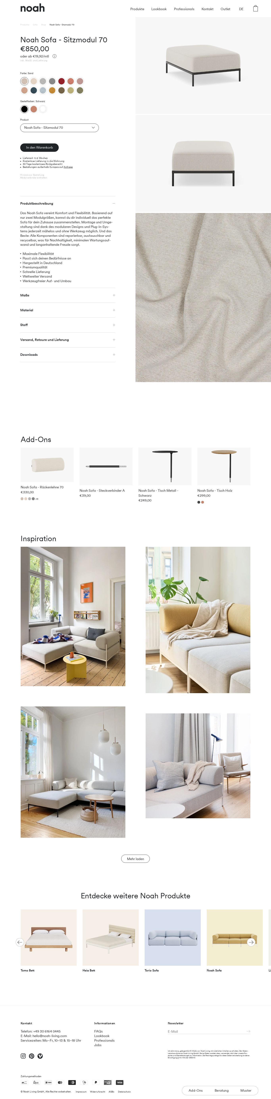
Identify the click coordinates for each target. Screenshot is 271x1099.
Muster (245, 1090)
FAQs (98, 1031)
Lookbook (159, 9)
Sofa (35, 24)
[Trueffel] (61, 90)
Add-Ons (196, 1090)
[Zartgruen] (70, 90)
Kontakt (208, 9)
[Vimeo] (40, 1057)
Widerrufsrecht (97, 1091)
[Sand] (24, 81)
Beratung (222, 1090)
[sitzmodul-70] (24, 109)
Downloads (29, 355)
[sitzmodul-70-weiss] (43, 109)
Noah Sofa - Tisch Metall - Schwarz (158, 493)
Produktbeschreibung (36, 203)
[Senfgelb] (52, 90)
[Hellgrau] (43, 81)
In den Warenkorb (39, 147)
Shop (43, 24)
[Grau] (52, 81)
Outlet (225, 9)
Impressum (81, 1091)
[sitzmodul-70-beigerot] (34, 109)
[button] (251, 942)
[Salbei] (80, 90)
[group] (49, 942)
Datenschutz (124, 1091)
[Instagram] (23, 1057)
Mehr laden (135, 859)
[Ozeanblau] (34, 90)
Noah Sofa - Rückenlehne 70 (42, 487)
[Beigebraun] (24, 90)
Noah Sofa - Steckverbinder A (102, 490)
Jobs (98, 1045)
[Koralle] (70, 81)
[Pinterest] (31, 1057)
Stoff (24, 325)
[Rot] (61, 81)
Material (26, 310)
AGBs (111, 1091)
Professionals (184, 9)
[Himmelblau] (43, 90)
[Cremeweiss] (34, 81)
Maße (24, 295)
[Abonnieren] (248, 1031)
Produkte (137, 9)
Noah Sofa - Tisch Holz (214, 490)
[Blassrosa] (80, 81)
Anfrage (68, 167)
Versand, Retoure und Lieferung (44, 340)
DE (241, 9)
